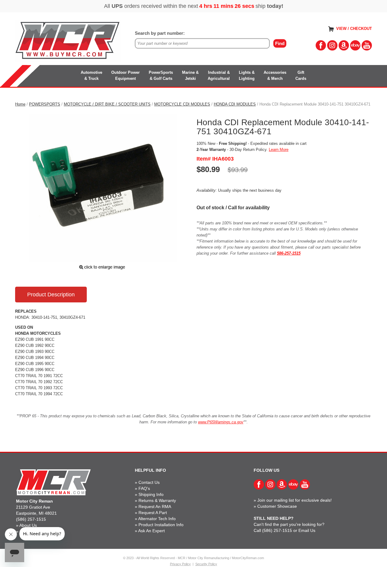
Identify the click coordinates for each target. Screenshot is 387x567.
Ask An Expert (151, 530)
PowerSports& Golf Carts (161, 75)
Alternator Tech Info (157, 518)
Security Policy (206, 564)
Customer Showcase (277, 506)
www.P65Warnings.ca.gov (220, 422)
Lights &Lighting (247, 75)
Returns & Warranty (157, 500)
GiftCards (300, 75)
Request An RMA (154, 506)
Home (20, 104)
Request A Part (152, 512)
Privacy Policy (180, 564)
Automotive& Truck (91, 75)
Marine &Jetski (190, 75)
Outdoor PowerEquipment (125, 75)
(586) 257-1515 (31, 519)
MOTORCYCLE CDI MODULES (182, 104)
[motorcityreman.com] (68, 40)
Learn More (278, 149)
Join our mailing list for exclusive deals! (294, 500)
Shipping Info (151, 494)
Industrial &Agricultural (219, 75)
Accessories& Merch (275, 75)
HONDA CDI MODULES (235, 104)
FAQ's (144, 488)
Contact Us (149, 482)
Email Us (306, 530)
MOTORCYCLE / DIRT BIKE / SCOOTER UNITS (107, 104)
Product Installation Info (161, 524)
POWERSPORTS (44, 104)
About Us (28, 525)
